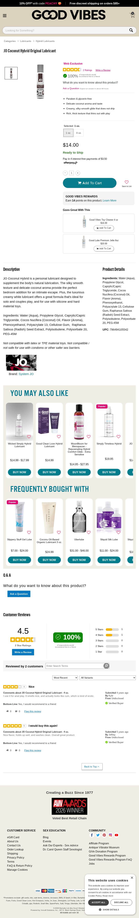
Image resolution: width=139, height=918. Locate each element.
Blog (45, 837)
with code (40, 3)
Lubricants (25, 41)
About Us (12, 841)
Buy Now (19, 472)
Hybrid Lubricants (45, 41)
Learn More (109, 200)
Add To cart (92, 183)
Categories (10, 41)
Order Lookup (15, 849)
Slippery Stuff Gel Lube (19, 539)
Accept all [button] (98, 902)
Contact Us (14, 845)
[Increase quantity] (77, 173)
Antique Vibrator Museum (104, 847)
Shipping (12, 853)
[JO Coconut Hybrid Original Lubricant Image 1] (40, 81)
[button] (5, 15)
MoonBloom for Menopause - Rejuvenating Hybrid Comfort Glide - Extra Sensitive (79, 449)
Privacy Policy (15, 857)
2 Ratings (87, 70)
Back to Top (90, 766)
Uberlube (79, 539)
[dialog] (110, 894)
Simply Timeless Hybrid (109, 443)
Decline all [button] (121, 902)
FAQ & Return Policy (19, 865)
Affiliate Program (99, 843)
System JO (26, 374)
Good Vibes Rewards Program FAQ (110, 859)
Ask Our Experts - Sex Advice (60, 845)
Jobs (92, 863)
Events (47, 841)
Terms (10, 861)
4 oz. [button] (79, 132)
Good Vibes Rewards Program (107, 855)
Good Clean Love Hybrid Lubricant (49, 445)
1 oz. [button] (68, 132)
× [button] (132, 878)
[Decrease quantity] (65, 173)
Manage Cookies (17, 869)
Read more (108, 896)
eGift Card (13, 837)
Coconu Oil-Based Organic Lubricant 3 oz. (49, 541)
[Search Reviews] (106, 666)
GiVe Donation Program (103, 851)
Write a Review (103, 70)
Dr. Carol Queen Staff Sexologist (62, 849)
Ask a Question (71, 88)
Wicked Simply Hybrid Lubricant (19, 445)
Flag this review (32, 711)
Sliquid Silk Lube (109, 539)
